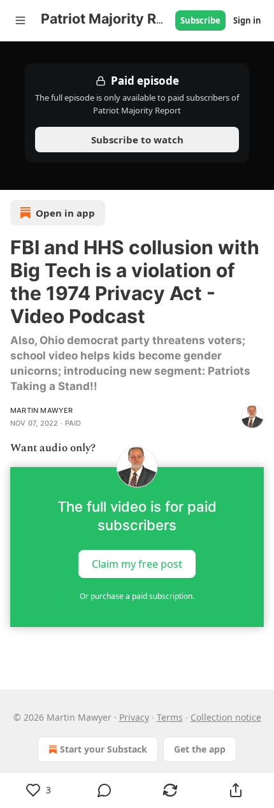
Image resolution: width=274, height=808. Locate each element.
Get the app (200, 749)
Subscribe (200, 20)
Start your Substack (103, 749)
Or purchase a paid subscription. (137, 596)
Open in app (65, 212)
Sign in (247, 20)
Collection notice (226, 717)
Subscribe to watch (137, 139)
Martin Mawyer (41, 410)
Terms (170, 717)
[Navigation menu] (20, 20)
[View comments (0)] (104, 790)
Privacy (134, 717)
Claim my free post (137, 564)
